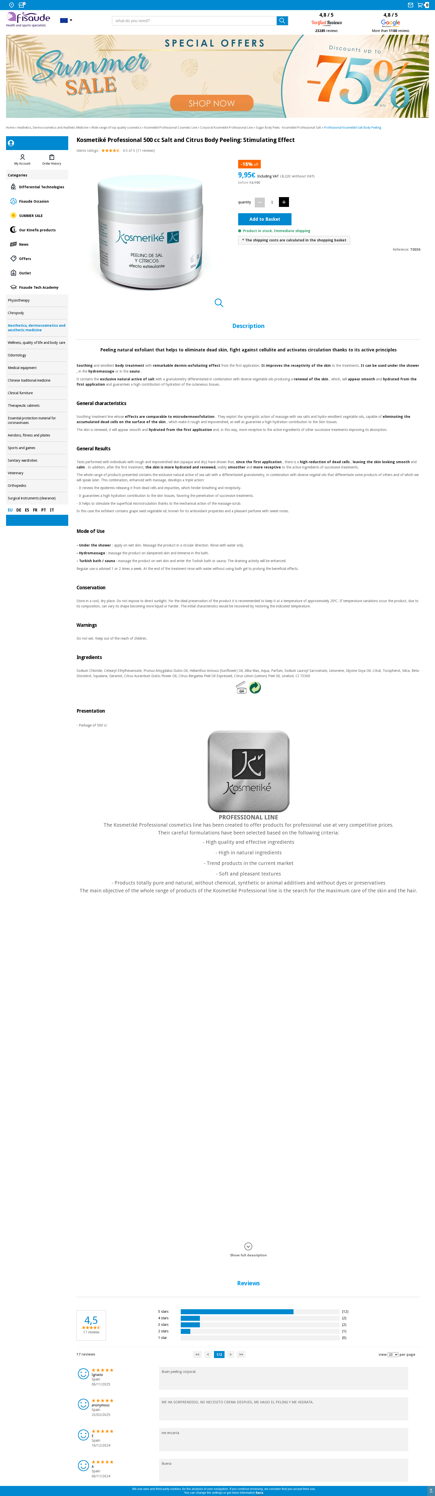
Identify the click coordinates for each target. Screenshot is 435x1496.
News (37, 244)
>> (241, 1355)
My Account (22, 163)
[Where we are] (12, 5)
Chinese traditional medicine (37, 380)
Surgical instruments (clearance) (37, 498)
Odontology (37, 355)
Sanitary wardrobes (37, 460)
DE (18, 510)
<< (197, 1355)
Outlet (37, 273)
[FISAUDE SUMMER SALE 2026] (217, 76)
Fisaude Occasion (37, 201)
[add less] (260, 202)
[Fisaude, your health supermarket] (29, 20)
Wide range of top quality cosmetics (116, 127)
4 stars (163, 1318)
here (259, 1492)
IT (52, 510)
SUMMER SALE (37, 215)
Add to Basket (264, 219)
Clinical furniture (37, 393)
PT (43, 510)
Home (10, 127)
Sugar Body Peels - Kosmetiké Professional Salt (288, 127)
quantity (244, 202)
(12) (345, 1311)
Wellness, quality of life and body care (37, 343)
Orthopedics (37, 486)
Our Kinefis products (37, 230)
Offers (37, 258)
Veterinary (37, 473)
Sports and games (37, 448)
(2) (344, 1318)
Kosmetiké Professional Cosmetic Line (170, 127)
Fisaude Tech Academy (37, 287)
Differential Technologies (37, 186)
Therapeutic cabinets (37, 405)
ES (27, 510)
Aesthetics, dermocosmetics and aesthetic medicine (37, 327)
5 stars (163, 1311)
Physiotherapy (37, 300)
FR (35, 510)
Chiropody (37, 313)
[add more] (284, 202)
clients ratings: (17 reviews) (116, 151)
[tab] (22, 160)
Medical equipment (37, 368)
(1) (344, 1331)
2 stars (163, 1331)
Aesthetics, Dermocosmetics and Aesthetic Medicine (52, 127)
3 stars (163, 1324)
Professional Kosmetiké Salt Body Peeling (352, 127)
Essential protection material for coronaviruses (37, 420)
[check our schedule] (22, 5)
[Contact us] (411, 5)
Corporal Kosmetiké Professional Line (226, 127)
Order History (51, 163)
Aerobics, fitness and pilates (37, 435)
